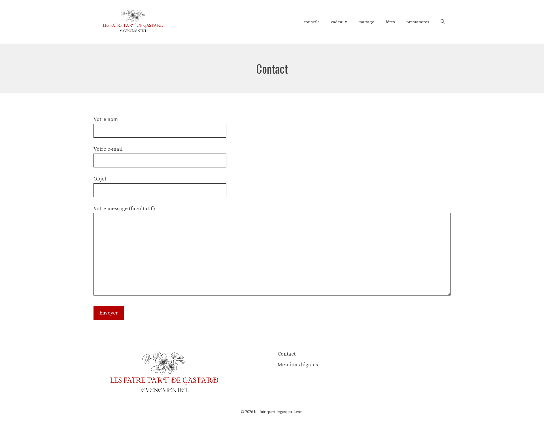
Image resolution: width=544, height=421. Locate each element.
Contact (287, 354)
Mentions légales (298, 365)
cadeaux (339, 22)
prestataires (417, 22)
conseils (312, 22)
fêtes (390, 22)
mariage (366, 22)
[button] (442, 22)
